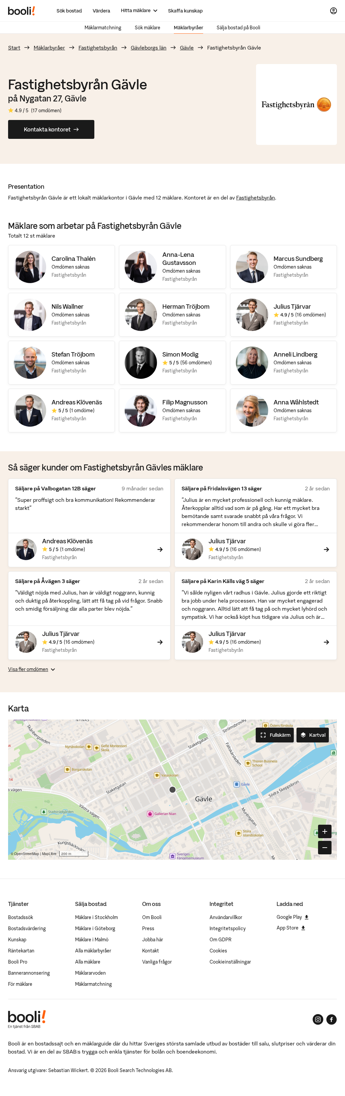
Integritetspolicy (228, 928)
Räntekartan (21, 951)
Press (148, 928)
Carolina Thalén (74, 259)
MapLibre (49, 853)
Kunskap (17, 940)
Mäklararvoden (90, 973)
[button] (172, 790)
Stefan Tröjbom (73, 354)
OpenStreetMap (26, 853)
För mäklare (20, 984)
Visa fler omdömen (28, 669)
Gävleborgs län (148, 47)
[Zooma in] (325, 831)
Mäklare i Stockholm (96, 917)
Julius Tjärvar (292, 306)
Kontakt (150, 951)
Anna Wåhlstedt (296, 402)
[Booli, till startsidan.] (21, 11)
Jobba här (152, 940)
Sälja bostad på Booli (238, 28)
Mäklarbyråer (188, 28)
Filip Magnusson (185, 402)
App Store (288, 928)
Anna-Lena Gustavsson (179, 259)
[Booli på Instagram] (318, 1019)
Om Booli (152, 917)
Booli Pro (17, 962)
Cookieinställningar (230, 962)
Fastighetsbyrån (98, 47)
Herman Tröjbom (186, 306)
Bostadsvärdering (27, 928)
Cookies (218, 951)
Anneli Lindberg (295, 354)
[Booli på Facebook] (331, 1019)
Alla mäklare (87, 962)
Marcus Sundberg (298, 259)
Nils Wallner (68, 306)
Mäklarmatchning (103, 28)
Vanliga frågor (157, 962)
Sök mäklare (147, 28)
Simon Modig (180, 354)
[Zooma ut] (325, 847)
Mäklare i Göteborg (95, 928)
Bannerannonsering (29, 973)
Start (14, 47)
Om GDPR (220, 940)
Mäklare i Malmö (91, 940)
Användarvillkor (226, 917)
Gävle (187, 47)
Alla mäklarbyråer (93, 951)
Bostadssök (20, 917)
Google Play (289, 917)
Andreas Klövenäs (77, 402)
